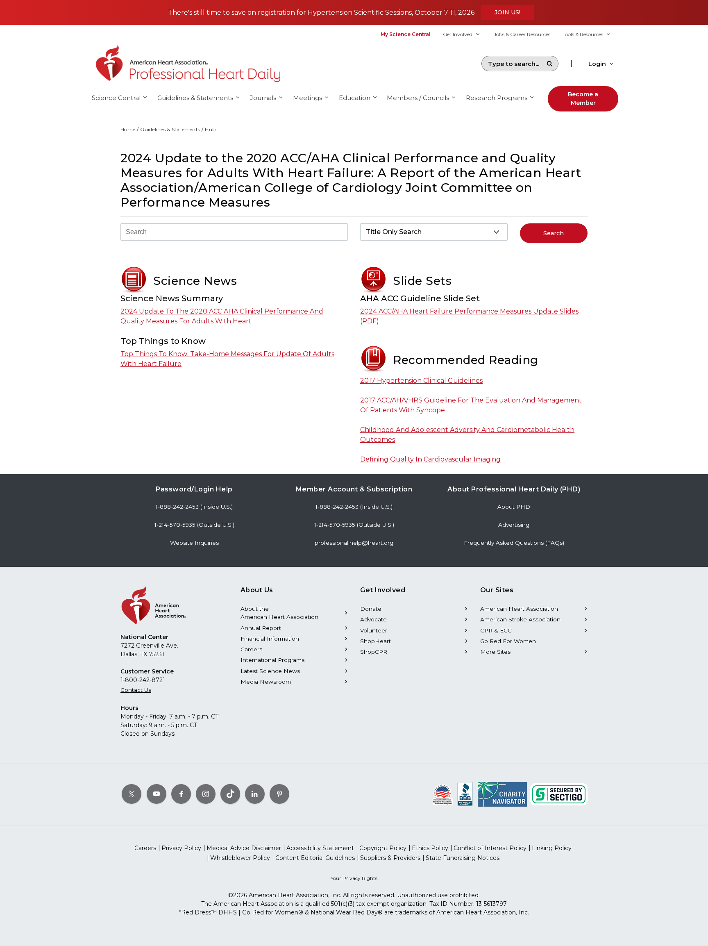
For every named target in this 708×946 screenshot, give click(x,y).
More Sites (495, 651)
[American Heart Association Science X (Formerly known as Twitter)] (131, 794)
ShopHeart (375, 641)
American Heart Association (519, 608)
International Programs (272, 660)
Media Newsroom (266, 681)
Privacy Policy (181, 848)
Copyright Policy (382, 848)
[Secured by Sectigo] (559, 794)
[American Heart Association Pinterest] (279, 794)
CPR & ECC (496, 630)
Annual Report (261, 628)
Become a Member (583, 99)
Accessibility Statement (320, 848)
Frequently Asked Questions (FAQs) (514, 542)
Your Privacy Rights (354, 878)
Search (549, 63)
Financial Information (270, 638)
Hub (210, 129)
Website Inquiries (194, 542)
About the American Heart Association (279, 612)
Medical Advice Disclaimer (243, 848)
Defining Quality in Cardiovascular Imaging (430, 459)
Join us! (507, 12)
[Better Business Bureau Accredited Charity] (465, 794)
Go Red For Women (508, 641)
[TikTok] (230, 794)
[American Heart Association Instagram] (205, 794)
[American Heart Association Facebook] (181, 794)
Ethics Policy (430, 848)
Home (127, 129)
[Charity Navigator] (502, 794)
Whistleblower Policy (240, 858)
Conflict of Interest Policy (490, 848)
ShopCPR (373, 651)
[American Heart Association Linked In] (255, 794)
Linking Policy (552, 848)
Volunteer (373, 630)
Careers (251, 649)
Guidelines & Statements (170, 129)
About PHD (513, 506)
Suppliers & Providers (390, 858)
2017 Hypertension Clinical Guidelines (421, 380)
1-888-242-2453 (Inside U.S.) (194, 506)
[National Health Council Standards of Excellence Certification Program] (443, 794)
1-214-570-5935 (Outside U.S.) (194, 524)
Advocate (373, 619)
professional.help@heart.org (354, 542)
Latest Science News (270, 671)
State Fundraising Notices (462, 858)
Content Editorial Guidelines (315, 858)
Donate (370, 608)
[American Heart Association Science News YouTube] (156, 794)
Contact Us (135, 690)
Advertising (513, 524)
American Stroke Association (520, 619)
